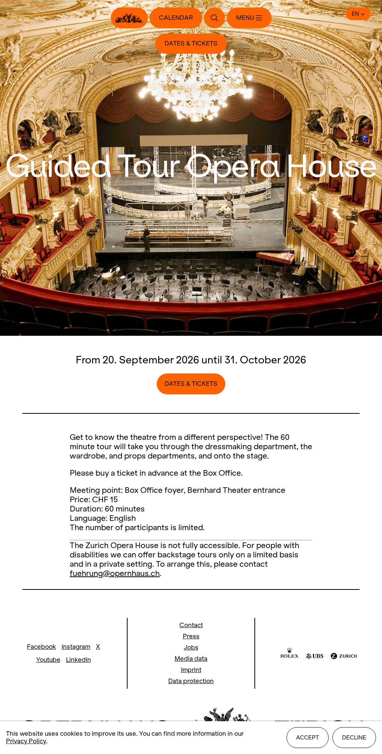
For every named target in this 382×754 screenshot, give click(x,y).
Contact (191, 625)
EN (355, 14)
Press (191, 636)
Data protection (191, 681)
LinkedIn (78, 659)
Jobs (191, 647)
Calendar (176, 17)
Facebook (41, 646)
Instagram (76, 646)
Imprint (191, 669)
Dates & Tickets (191, 43)
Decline (354, 737)
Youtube (48, 659)
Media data (191, 658)
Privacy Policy (26, 741)
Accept (307, 737)
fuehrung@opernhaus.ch (115, 573)
